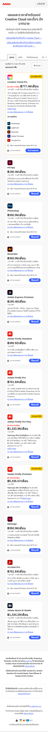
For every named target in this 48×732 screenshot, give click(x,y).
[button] (17, 720)
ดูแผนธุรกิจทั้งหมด (24, 694)
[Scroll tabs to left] (2, 57)
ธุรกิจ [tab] (20, 57)
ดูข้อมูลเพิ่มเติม (30, 666)
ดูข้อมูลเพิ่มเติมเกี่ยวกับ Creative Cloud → (24, 38)
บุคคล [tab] (11, 57)
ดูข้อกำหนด (11, 109)
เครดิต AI (28, 661)
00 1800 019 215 (35, 706)
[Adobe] (6, 4)
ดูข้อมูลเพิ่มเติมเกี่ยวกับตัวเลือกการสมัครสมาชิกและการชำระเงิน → (24, 44)
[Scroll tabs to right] (46, 57)
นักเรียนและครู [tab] (32, 57)
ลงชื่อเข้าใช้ (41, 4)
